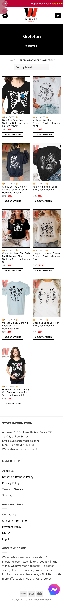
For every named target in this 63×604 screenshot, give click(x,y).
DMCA (6, 533)
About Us (8, 470)
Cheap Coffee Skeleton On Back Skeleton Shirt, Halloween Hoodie (15, 189)
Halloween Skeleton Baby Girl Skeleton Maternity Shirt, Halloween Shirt (15, 392)
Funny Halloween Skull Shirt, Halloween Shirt (45, 188)
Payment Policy (11, 526)
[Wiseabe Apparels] (31, 15)
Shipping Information (15, 520)
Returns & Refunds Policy (17, 477)
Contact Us (9, 514)
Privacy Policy (10, 483)
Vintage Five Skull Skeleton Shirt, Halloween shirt (47, 123)
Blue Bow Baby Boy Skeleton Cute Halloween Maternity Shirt (15, 123)
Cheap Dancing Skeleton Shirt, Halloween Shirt (46, 324)
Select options (13, 134)
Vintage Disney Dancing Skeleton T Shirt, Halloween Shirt (15, 325)
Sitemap (7, 495)
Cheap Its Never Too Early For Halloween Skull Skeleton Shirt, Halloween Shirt (16, 257)
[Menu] (5, 15)
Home (11, 60)
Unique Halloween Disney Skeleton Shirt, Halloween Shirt (47, 256)
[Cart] (58, 15)
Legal (5, 539)
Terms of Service (12, 489)
